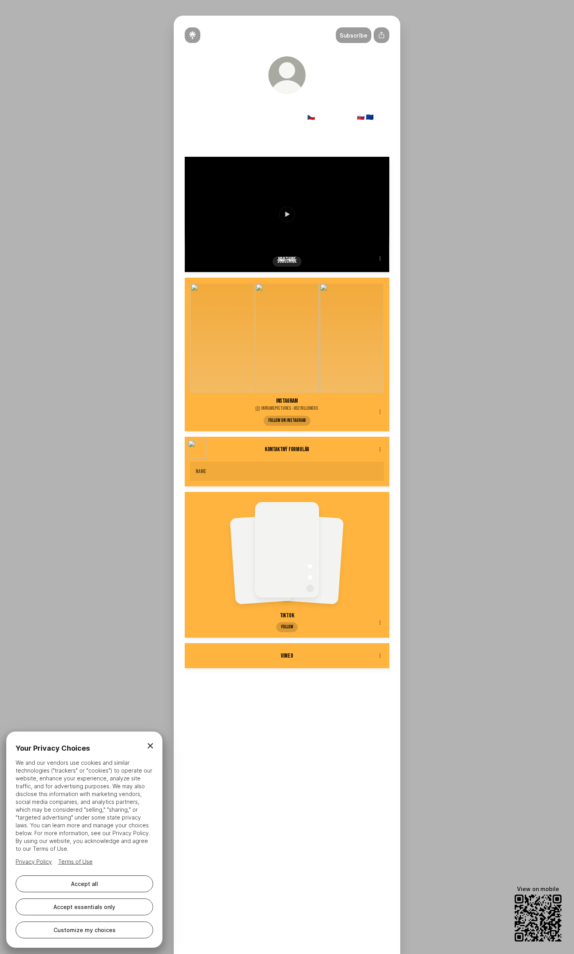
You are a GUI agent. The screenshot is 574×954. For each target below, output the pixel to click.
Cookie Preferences (210, 709)
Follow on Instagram (287, 420)
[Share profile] (381, 35)
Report (244, 709)
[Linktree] (192, 35)
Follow (287, 627)
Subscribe (287, 261)
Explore (284, 709)
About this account (317, 709)
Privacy (263, 709)
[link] (249, 135)
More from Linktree (364, 709)
